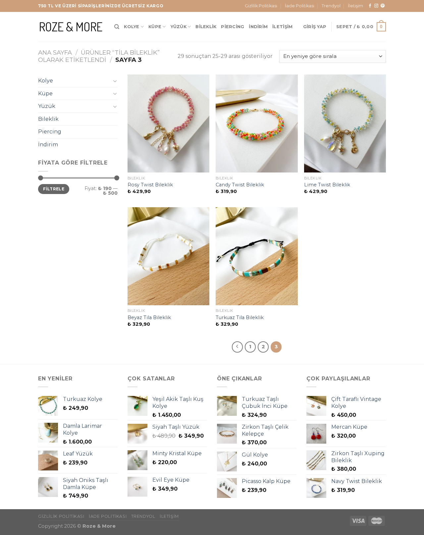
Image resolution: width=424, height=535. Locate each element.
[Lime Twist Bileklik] (345, 123)
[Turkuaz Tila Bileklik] (256, 256)
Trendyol (331, 5)
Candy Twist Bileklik (240, 185)
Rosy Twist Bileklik (150, 185)
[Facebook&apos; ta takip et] (370, 6)
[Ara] (116, 27)
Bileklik (205, 26)
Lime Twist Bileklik (327, 185)
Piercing (232, 26)
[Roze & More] (71, 26)
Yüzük (178, 26)
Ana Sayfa (55, 52)
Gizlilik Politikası (261, 5)
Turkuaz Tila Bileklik (240, 317)
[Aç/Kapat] (115, 81)
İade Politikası (299, 5)
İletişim (355, 5)
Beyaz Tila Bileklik (149, 317)
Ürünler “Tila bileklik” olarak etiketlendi (99, 56)
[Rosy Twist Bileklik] (168, 123)
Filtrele (53, 188)
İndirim (258, 26)
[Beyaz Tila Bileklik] (168, 256)
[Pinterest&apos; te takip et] (383, 6)
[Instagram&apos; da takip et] (376, 6)
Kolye (131, 26)
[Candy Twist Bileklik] (256, 123)
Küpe (154, 26)
